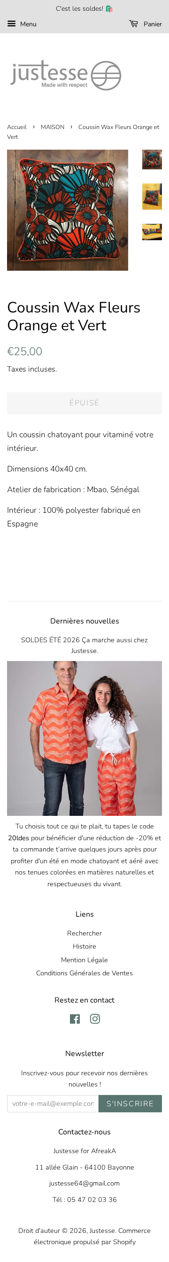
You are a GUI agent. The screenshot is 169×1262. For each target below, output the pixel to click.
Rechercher (84, 933)
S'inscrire (130, 1104)
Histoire (84, 946)
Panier (152, 24)
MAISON (52, 127)
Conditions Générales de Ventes (84, 973)
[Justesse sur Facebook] (74, 1021)
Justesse (102, 1230)
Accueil (17, 127)
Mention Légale (84, 960)
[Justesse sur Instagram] (95, 1021)
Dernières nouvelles (84, 621)
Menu (27, 24)
